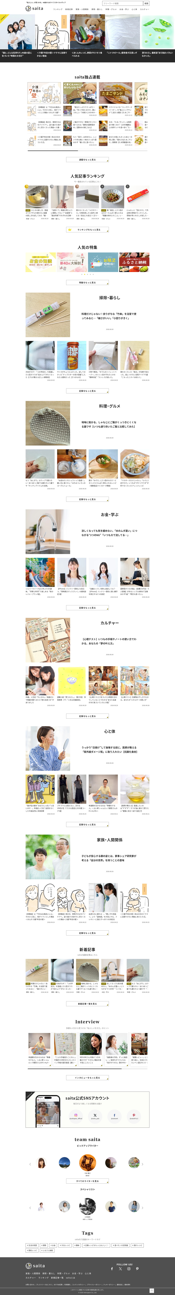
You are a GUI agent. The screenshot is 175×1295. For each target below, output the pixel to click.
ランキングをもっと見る (89, 229)
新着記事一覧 (57, 1277)
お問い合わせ (30, 1285)
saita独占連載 (87, 77)
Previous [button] (31, 1164)
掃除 (44, 1245)
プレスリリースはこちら (44, 1285)
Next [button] (143, 1164)
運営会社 (119, 1285)
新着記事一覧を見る (87, 1003)
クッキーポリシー (109, 1285)
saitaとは (70, 1277)
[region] (88, 116)
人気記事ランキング (88, 176)
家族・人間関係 (82, 9)
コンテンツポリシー (78, 1285)
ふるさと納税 (48, 1250)
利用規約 (67, 1285)
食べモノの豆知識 (121, 1245)
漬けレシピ (138, 1245)
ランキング (57, 9)
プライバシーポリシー (94, 1285)
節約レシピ (33, 1250)
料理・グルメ (111, 9)
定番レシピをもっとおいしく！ (97, 1245)
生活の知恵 (33, 1245)
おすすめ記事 (58, 1285)
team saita (87, 1139)
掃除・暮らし (97, 9)
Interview (87, 1022)
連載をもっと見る (87, 159)
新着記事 (69, 9)
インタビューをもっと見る (87, 1077)
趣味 (77, 1245)
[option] (17, 41)
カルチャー (144, 9)
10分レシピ (65, 1245)
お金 (53, 1245)
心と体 (134, 9)
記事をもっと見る (87, 390)
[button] (81, 274)
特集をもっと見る (87, 282)
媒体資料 (127, 1285)
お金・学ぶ (124, 9)
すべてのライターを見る (87, 1181)
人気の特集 (87, 247)
